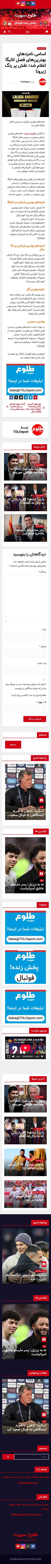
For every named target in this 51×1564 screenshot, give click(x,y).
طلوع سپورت (25, 15)
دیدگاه (42, 572)
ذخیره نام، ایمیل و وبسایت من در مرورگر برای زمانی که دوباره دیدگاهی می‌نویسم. (25, 686)
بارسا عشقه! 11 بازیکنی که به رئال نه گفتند (25, 501)
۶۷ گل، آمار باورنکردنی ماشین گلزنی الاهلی (28, 813)
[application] (25, 1048)
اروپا (42, 880)
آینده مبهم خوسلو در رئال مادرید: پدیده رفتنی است (17, 406)
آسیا (41, 807)
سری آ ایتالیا (39, 1161)
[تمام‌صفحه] (8, 1056)
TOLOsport (24, 82)
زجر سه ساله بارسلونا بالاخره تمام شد (29, 531)
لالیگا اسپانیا (41, 48)
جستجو (43, 735)
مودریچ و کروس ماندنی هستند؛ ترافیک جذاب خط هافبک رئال (33, 408)
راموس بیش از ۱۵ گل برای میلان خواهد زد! (26, 1166)
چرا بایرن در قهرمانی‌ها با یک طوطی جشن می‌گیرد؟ (26, 1277)
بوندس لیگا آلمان (38, 1192)
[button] (9, 31)
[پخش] (42, 1056)
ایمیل (42, 646)
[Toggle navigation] (28, 32)
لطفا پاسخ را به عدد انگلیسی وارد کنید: (28, 695)
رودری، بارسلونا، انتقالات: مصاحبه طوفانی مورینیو (26, 470)
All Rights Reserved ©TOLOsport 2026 (25, 1559)
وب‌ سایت (41, 663)
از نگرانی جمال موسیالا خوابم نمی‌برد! (28, 1198)
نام (44, 629)
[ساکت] (13, 1056)
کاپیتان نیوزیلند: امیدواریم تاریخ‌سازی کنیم (26, 886)
